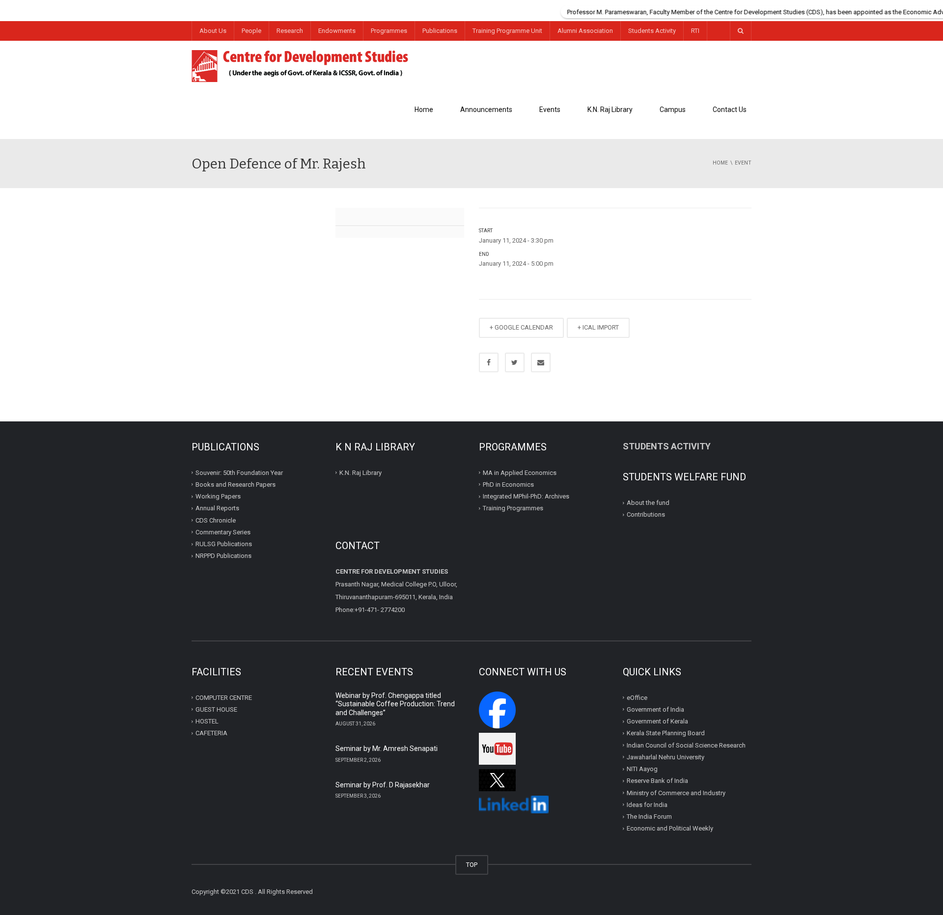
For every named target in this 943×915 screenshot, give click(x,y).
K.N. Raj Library (610, 109)
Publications (439, 30)
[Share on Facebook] (489, 362)
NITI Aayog (642, 769)
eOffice (637, 697)
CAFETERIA (211, 733)
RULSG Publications (223, 544)
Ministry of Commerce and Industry (676, 792)
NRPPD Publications (223, 555)
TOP (471, 864)
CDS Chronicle (215, 520)
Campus (673, 109)
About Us (212, 30)
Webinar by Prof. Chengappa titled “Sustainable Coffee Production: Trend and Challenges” (395, 704)
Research (290, 30)
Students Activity (652, 30)
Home (424, 109)
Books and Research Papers (235, 484)
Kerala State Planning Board (666, 733)
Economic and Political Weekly (670, 828)
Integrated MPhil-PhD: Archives (526, 496)
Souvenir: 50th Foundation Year (239, 472)
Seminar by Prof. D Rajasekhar (382, 785)
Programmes (389, 30)
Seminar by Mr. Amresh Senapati (386, 748)
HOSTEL (207, 721)
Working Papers (218, 496)
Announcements (486, 109)
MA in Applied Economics (519, 472)
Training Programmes (513, 508)
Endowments (337, 30)
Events (549, 109)
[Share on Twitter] (515, 362)
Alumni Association (585, 30)
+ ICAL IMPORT (598, 327)
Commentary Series (222, 532)
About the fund (648, 502)
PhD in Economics (508, 484)
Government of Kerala (657, 721)
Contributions (646, 514)
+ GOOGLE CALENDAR (521, 327)
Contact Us (730, 109)
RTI (695, 30)
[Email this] (541, 362)
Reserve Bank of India (657, 780)
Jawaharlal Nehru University (665, 757)
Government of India (655, 709)
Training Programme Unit (507, 30)
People (251, 30)
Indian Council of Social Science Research (686, 745)
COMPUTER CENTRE (223, 697)
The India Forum (649, 816)
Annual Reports (217, 508)
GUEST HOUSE (216, 709)
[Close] (936, 7)
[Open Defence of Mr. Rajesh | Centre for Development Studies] (300, 65)
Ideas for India (647, 804)
